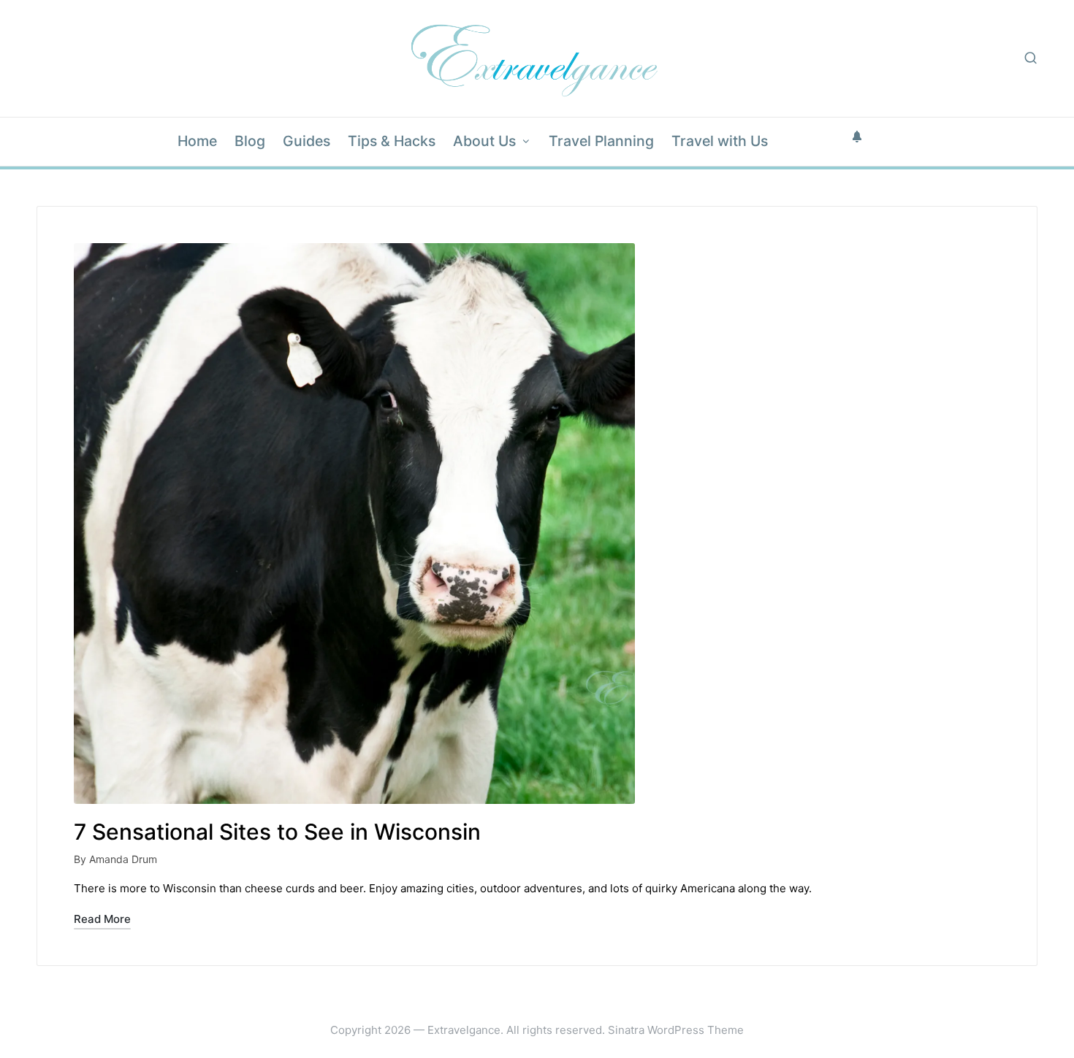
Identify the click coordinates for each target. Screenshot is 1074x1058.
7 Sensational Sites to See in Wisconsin (277, 832)
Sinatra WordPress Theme (676, 1030)
